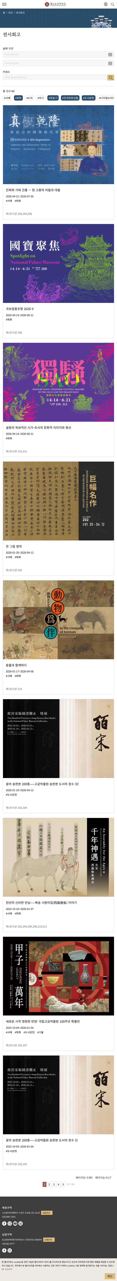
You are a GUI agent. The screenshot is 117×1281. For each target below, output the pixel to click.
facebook (4, 1223)
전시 (10, 12)
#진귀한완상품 (70, 98)
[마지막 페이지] (72, 1184)
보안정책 (8, 1269)
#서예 (7, 98)
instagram (10, 1223)
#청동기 (53, 98)
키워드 (6, 72)
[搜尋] (113, 4)
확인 (110, 1276)
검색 (110, 77)
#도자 (29, 98)
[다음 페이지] (68, 1184)
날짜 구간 (8, 48)
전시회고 (20, 12)
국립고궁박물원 (55, 4)
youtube (15, 1223)
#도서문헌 (88, 98)
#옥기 (41, 98)
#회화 (18, 98)
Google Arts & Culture (20, 1223)
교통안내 (46, 1212)
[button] (4, 4)
